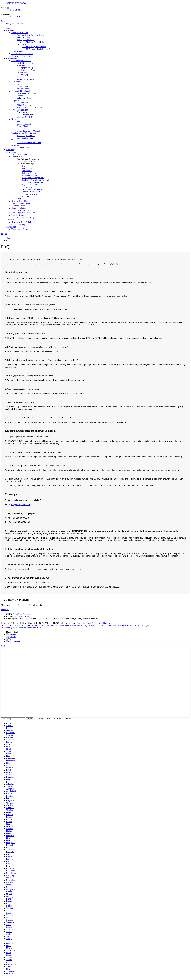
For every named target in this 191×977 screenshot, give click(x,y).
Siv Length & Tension (31, 175)
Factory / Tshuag (18, 206)
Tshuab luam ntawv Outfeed (28, 131)
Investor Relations (18, 215)
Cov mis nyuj (22, 75)
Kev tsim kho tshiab (19, 201)
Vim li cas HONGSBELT (22, 210)
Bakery (20, 77)
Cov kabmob (27, 171)
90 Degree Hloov (24, 98)
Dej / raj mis (22, 72)
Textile (14, 140)
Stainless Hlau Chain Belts (22, 54)
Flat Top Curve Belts (25, 39)
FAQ (19, 199)
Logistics (15, 100)
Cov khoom (11, 30)
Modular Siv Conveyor (139, 625)
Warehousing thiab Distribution (29, 107)
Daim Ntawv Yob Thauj (26, 93)
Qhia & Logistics (24, 105)
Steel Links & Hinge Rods (33, 178)
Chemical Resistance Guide (33, 192)
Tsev (8, 28)
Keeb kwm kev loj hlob (21, 203)
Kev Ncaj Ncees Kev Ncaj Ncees (30, 35)
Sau (18, 121)
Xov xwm (10, 220)
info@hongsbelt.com (14, 23)
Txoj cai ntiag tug (8, 628)
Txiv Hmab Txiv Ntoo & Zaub (29, 70)
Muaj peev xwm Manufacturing (24, 133)
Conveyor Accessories (20, 56)
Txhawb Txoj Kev (29, 173)
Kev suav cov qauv (30, 194)
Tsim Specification (29, 166)
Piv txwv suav (28, 196)
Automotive (16, 82)
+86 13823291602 (13, 10)
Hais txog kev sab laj (25, 217)
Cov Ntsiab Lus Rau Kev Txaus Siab (37, 189)
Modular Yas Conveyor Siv (38, 625)
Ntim (13, 119)
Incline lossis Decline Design (34, 182)
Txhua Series (22, 44)
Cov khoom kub (83, 623)
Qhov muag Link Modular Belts (63, 625)
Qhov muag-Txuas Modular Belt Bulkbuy (94, 625)
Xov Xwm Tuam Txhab (21, 222)
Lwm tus (15, 145)
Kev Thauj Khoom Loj (26, 135)
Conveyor (10, 149)
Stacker (20, 96)
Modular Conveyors (121, 625)
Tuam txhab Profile (19, 154)
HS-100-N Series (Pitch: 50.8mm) (36, 49)
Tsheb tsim (21, 84)
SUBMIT (5, 609)
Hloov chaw (27, 187)
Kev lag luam (11, 58)
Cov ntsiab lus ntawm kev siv (29, 628)
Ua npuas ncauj (23, 147)
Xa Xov (4, 646)
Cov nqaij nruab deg (25, 68)
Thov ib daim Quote (19, 229)
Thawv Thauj (22, 126)
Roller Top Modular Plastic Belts (30, 42)
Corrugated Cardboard (20, 91)
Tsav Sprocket (28, 168)
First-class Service (29, 161)
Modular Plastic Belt (19, 32)
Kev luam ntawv (18, 128)
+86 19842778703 (13, 17)
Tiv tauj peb (11, 227)
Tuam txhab (11, 152)
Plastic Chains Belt (19, 51)
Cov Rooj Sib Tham (25, 138)
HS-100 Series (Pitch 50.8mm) (34, 47)
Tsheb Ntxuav (22, 86)
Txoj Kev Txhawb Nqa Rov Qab (35, 180)
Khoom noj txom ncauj (26, 79)
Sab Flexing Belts (24, 37)
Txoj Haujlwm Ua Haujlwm (23, 213)
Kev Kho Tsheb (23, 89)
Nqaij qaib (21, 65)
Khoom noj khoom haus (21, 61)
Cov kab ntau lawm (25, 114)
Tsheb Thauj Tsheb (24, 117)
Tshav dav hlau (23, 103)
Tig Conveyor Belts (30, 185)
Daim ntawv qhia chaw (101, 623)
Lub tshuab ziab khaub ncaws (29, 142)
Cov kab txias (22, 112)
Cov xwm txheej (18, 224)
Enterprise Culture (18, 208)
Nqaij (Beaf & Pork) (25, 63)
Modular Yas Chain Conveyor (13, 625)
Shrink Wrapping (24, 124)
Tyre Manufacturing (19, 110)
